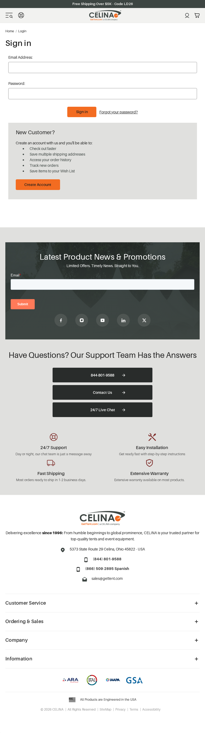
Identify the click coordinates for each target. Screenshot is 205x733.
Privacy (120, 709)
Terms (133, 709)
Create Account (37, 184)
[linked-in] (123, 320)
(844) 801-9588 (107, 559)
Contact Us (102, 392)
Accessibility (151, 709)
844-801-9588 (102, 375)
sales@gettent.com (107, 578)
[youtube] (102, 320)
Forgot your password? (118, 112)
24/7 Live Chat (102, 409)
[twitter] (144, 320)
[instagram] (81, 320)
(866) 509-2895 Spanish (107, 568)
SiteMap (105, 709)
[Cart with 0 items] (197, 15)
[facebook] (60, 320)
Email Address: (20, 57)
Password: (16, 83)
